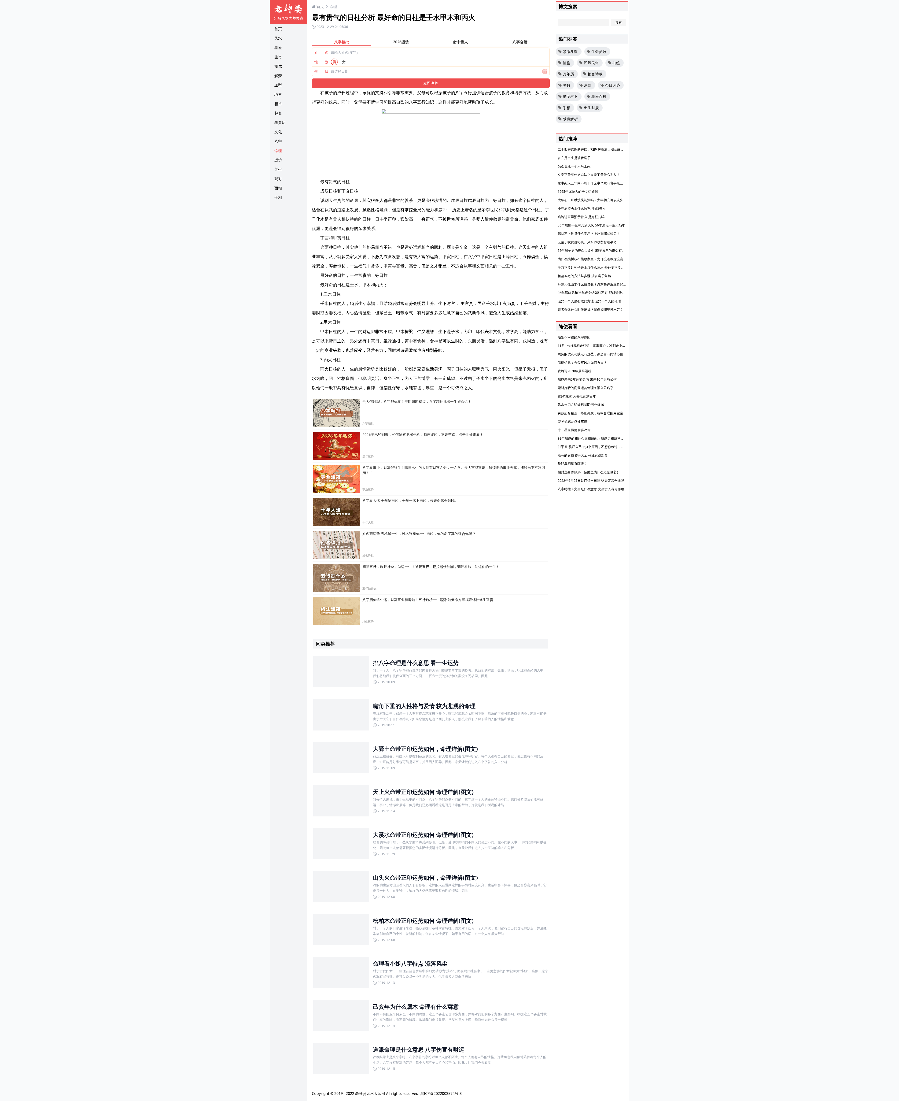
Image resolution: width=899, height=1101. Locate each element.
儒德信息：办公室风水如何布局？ (582, 362)
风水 (278, 38)
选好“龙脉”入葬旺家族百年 (577, 396)
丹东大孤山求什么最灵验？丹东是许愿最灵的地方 (594, 284)
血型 (278, 85)
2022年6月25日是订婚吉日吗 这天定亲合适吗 (591, 480)
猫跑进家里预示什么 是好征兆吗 (581, 217)
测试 (278, 66)
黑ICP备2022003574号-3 (441, 1093)
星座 (278, 47)
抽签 (616, 62)
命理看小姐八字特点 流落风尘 (410, 963)
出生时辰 (591, 107)
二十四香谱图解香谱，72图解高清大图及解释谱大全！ (597, 149)
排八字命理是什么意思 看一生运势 (416, 663)
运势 (278, 160)
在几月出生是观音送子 (574, 158)
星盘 (566, 62)
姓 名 (321, 52)
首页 (278, 28)
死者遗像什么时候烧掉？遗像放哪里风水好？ (590, 309)
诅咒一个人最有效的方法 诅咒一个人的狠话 (589, 301)
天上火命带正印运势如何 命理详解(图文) (423, 792)
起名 (278, 113)
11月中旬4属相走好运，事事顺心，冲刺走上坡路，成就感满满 (603, 345)
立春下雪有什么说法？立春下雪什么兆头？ (589, 174)
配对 (278, 178)
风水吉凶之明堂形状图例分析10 (581, 404)
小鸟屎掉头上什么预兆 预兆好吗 (581, 208)
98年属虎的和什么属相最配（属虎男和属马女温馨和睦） (599, 438)
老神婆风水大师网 (370, 1093)
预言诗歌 (595, 74)
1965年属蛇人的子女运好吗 (578, 191)
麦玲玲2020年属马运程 (574, 371)
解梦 (278, 75)
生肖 (278, 56)
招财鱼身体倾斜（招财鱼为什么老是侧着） (589, 472)
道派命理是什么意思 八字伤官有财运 (418, 1049)
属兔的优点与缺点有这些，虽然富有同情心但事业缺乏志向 (600, 354)
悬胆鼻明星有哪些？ (572, 463)
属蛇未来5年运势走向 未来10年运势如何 (587, 379)
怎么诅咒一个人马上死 (574, 166)
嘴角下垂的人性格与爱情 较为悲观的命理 (424, 706)
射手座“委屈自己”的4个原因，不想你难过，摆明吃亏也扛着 (601, 447)
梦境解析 (570, 119)
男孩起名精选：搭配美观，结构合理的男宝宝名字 (594, 413)
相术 (278, 103)
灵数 (566, 85)
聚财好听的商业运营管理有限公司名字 (585, 388)
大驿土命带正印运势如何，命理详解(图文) (425, 749)
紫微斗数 (570, 51)
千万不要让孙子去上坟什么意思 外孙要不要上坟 (592, 267)
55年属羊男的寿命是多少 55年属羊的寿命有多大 (593, 250)
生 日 (321, 71)
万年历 (568, 74)
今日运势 (612, 85)
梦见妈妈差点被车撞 (572, 421)
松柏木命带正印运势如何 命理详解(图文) (423, 920)
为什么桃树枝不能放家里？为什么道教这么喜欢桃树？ (597, 259)
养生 (278, 169)
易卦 (587, 85)
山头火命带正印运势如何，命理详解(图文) (425, 877)
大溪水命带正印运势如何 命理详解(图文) (423, 834)
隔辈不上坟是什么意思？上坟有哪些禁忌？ (589, 233)
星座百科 (598, 96)
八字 (278, 141)
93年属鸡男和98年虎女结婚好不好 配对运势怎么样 (595, 292)
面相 (278, 188)
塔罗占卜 (570, 96)
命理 (278, 150)
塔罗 (278, 94)
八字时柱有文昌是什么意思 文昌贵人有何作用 (591, 489)
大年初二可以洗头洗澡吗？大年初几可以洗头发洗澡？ (597, 200)
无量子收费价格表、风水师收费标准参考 (587, 242)
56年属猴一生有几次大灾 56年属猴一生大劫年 (591, 225)
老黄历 (280, 122)
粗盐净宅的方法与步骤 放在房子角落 (584, 276)
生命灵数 (598, 51)
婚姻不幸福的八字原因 (574, 337)
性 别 (321, 61)
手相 (278, 197)
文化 (278, 131)
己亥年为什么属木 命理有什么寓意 (416, 1006)
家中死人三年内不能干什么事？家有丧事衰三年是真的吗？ (600, 183)
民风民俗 (591, 62)
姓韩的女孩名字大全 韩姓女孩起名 (583, 455)
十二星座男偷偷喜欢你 (574, 430)
